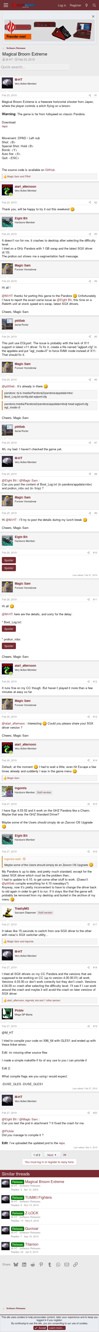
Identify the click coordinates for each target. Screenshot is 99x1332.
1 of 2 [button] (36, 1155)
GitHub (50, 170)
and (18, 176)
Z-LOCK (31, 1212)
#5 (95, 336)
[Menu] (6, 5)
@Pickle (7, 1131)
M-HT (9, 59)
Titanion (31, 1244)
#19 (95, 1026)
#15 (95, 804)
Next (50, 1155)
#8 (95, 474)
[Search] (94, 5)
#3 (95, 234)
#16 (95, 851)
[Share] (90, 95)
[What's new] (86, 5)
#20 (95, 1112)
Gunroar (31, 1228)
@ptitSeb (8, 386)
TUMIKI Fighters (38, 1197)
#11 (95, 599)
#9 (95, 513)
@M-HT (7, 295)
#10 (95, 552)
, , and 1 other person (33, 1000)
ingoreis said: (12, 859)
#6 (95, 379)
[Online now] (11, 195)
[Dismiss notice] (93, 17)
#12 (95, 681)
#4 (95, 281)
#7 (95, 442)
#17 (95, 924)
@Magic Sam (28, 480)
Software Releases (30, 1185)
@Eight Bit (64, 300)
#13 (95, 716)
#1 (95, 95)
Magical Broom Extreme (44, 1181)
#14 (95, 760)
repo (5, 126)
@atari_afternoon (13, 723)
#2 (95, 202)
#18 (95, 967)
